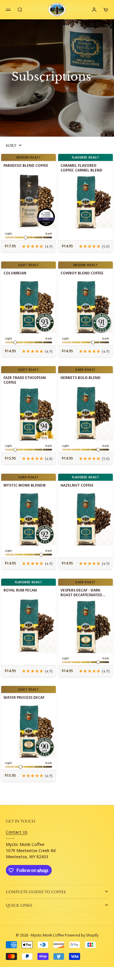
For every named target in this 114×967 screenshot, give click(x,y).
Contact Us (16, 832)
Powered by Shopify (82, 935)
